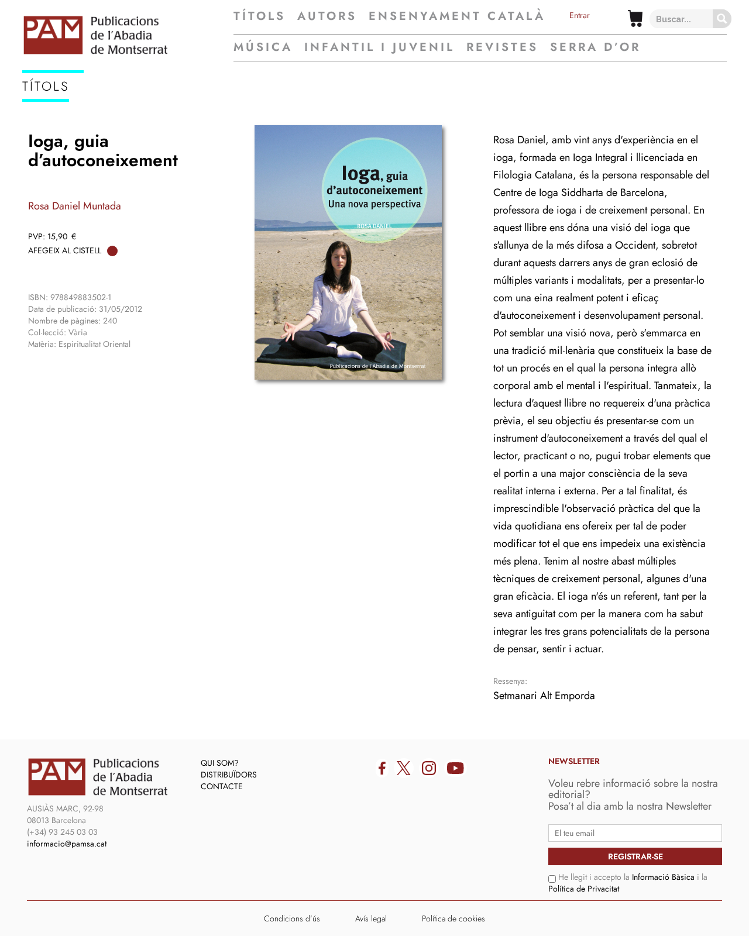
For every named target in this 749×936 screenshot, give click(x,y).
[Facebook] (382, 768)
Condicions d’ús (292, 918)
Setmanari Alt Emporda (544, 695)
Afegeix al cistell (64, 250)
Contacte (222, 786)
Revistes (502, 47)
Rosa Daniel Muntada (74, 206)
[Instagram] (429, 768)
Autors (327, 16)
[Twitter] (404, 768)
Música (263, 47)
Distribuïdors (229, 774)
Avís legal (371, 918)
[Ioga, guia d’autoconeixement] (348, 252)
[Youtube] (455, 768)
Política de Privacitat (583, 888)
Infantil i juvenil (379, 47)
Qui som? (220, 763)
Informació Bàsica (663, 877)
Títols (259, 16)
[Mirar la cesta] (635, 18)
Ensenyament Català (457, 16)
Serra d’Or (595, 47)
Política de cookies (453, 918)
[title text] (127, 35)
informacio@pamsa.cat (66, 843)
